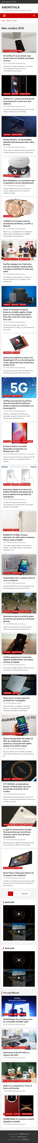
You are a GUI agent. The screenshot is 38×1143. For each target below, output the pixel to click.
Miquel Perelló (16, 703)
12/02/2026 (7, 1091)
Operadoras (16, 441)
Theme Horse (21, 1137)
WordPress (25, 1139)
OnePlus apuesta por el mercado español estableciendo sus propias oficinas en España (18, 659)
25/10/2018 (7, 229)
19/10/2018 (7, 703)
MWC (15, 1014)
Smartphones (17, 51)
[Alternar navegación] (4, 15)
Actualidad (8, 175)
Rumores (15, 94)
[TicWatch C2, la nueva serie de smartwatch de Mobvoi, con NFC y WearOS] (19, 207)
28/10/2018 (7, 106)
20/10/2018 (7, 665)
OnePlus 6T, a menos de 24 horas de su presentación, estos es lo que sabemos (18, 101)
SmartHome (26, 1081)
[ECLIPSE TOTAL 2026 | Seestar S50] (19, 914)
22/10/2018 (7, 499)
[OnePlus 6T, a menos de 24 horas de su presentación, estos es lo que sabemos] (19, 85)
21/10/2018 (7, 583)
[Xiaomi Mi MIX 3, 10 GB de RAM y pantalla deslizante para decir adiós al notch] (19, 126)
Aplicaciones (9, 824)
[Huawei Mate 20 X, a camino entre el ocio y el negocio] (19, 564)
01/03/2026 (7, 1024)
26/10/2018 (7, 186)
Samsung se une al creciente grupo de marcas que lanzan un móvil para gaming (18, 618)
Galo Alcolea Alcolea (18, 63)
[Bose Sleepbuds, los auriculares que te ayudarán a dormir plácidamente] (19, 167)
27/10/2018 (7, 147)
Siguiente (25, 894)
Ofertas (23, 304)
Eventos (7, 259)
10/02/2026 (7, 1124)
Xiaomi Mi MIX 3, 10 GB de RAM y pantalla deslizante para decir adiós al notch (18, 142)
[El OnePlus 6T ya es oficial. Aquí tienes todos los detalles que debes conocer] (19, 42)
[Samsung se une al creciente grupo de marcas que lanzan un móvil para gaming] (19, 603)
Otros (16, 175)
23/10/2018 (7, 367)
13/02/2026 (7, 1058)
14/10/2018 (7, 794)
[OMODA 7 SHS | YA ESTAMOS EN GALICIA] (19, 932)
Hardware (7, 352)
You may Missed (11, 993)
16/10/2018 (7, 749)
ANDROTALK (11, 7)
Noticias (7, 51)
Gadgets (7, 304)
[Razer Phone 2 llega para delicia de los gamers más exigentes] (19, 859)
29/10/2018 (7, 63)
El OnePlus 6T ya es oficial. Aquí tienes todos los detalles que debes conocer (18, 58)
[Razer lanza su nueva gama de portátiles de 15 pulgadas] (19, 684)
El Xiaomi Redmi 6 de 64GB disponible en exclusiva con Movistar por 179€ (15, 448)
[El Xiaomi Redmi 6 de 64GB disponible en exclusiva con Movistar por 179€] (19, 433)
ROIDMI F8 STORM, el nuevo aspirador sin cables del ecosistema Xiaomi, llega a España (19, 537)
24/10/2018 (7, 274)
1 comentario (30, 454)
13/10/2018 (7, 878)
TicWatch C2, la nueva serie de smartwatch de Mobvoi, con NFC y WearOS (18, 223)
